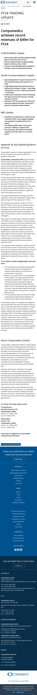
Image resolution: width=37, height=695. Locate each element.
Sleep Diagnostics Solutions (18, 470)
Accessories (18, 483)
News (18, 494)
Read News (18, 459)
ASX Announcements (14, 6)
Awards (19, 524)
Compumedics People (18, 516)
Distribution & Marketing (18, 514)
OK (14, 692)
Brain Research (18, 475)
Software (18, 481)
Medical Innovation (18, 478)
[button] (29, 2)
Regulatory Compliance (18, 502)
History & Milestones (18, 521)
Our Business (18, 500)
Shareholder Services (18, 538)
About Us (18, 492)
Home (2, 6)
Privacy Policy (18, 527)
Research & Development (18, 511)
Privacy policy (20, 692)
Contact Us (18, 566)
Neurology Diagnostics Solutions (18, 473)
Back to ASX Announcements (11, 444)
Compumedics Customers (19, 519)
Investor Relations (18, 535)
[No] (35, 689)
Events (18, 497)
